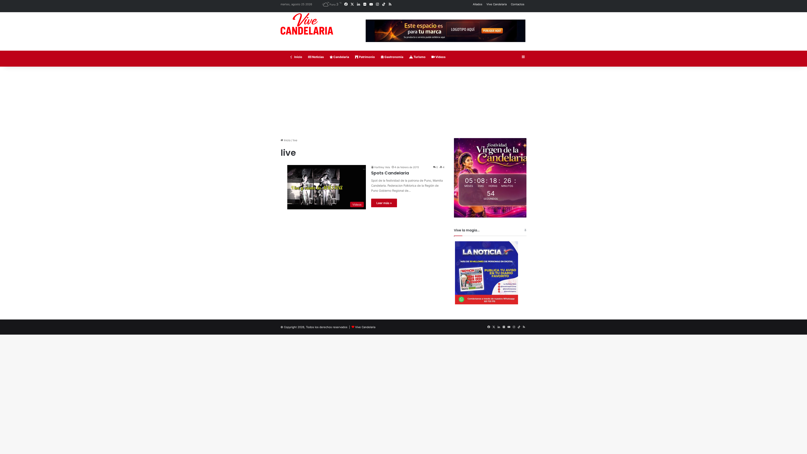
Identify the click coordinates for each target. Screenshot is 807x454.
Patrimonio (366, 57)
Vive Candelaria (497, 4)
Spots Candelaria (390, 173)
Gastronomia (393, 57)
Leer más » (384, 203)
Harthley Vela (382, 167)
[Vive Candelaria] (307, 24)
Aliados (477, 4)
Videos (440, 57)
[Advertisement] (403, 102)
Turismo (419, 57)
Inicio (298, 57)
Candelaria (341, 57)
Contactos (517, 4)
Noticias (317, 57)
